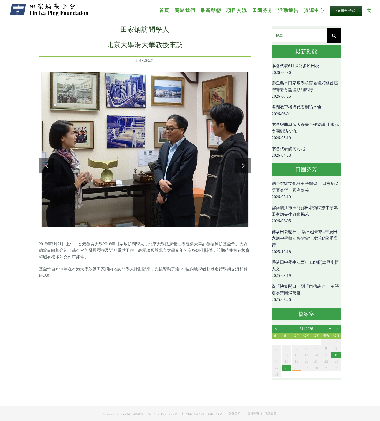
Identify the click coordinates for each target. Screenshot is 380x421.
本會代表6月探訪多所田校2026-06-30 (295, 69)
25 (286, 368)
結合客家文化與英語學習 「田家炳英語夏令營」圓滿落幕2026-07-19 (305, 190)
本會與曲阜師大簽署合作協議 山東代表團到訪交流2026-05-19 (305, 131)
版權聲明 (253, 413)
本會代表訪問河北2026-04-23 (288, 152)
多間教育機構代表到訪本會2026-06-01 (296, 110)
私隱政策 (271, 413)
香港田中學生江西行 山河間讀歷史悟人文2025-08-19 (305, 269)
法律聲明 (235, 413)
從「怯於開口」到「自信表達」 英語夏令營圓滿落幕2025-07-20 (305, 293)
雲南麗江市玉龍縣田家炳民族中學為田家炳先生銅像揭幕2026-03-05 (305, 214)
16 (336, 355)
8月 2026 (306, 329)
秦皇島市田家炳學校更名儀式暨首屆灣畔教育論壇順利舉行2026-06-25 (305, 89)
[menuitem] (167, 10)
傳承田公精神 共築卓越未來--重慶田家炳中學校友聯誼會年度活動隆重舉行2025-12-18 (305, 242)
